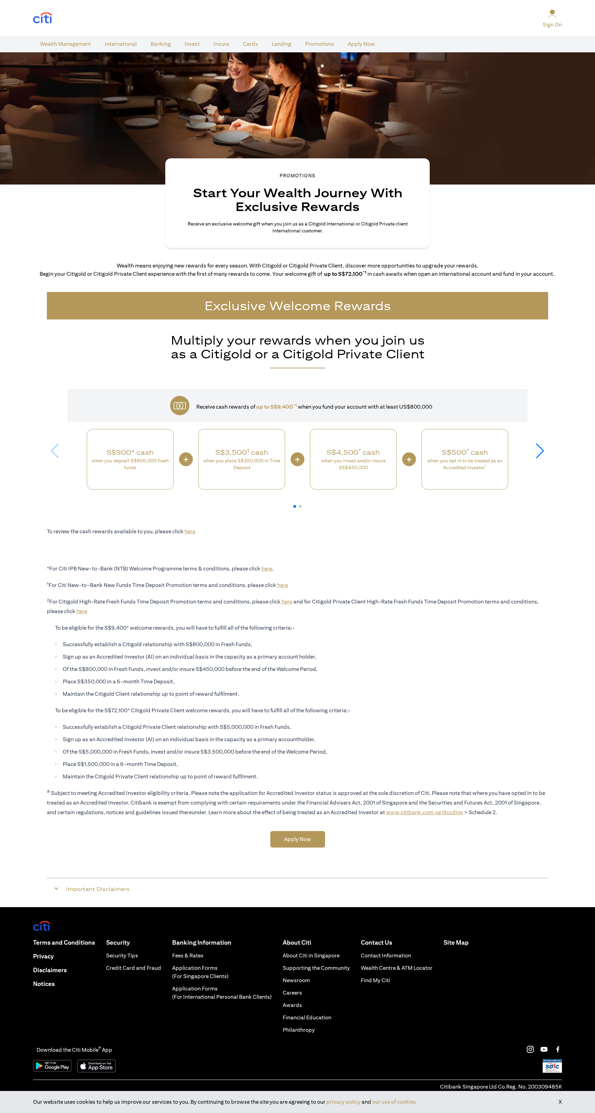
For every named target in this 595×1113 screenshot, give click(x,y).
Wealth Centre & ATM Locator (396, 968)
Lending (281, 44)
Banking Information (201, 942)
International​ (121, 44)
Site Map (456, 942)
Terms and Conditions (64, 942)
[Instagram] (530, 1049)
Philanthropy (299, 1030)
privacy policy (343, 1102)
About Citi (297, 942)
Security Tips (122, 955)
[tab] (65, 44)
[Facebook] (558, 1049)
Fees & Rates (187, 955)
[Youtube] (544, 1049)
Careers (292, 992)
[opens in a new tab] (42, 18)
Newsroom (296, 980)
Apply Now (361, 44)
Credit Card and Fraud (133, 968)
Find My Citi (375, 980)
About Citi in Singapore (311, 955)
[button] (294, 506)
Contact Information (386, 955)
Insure (221, 44)
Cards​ (250, 44)
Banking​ (160, 44)
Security (118, 942)
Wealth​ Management (65, 44)
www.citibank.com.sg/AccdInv (424, 812)
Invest (192, 44)
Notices (44, 983)
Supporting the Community (316, 968)
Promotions (319, 44)
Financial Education (307, 1017)
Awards (292, 1005)
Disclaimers (50, 970)
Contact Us (376, 942)
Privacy (43, 956)
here (190, 531)
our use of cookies (394, 1102)
